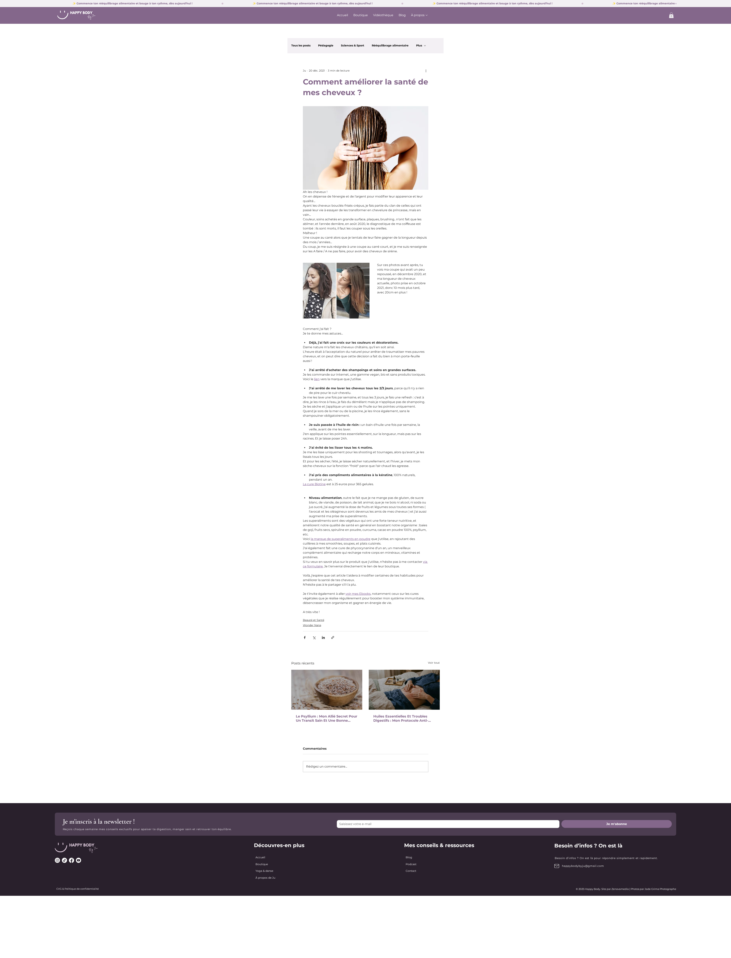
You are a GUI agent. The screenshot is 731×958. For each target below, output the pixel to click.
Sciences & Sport (352, 45)
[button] (671, 15)
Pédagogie (325, 45)
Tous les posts (300, 45)
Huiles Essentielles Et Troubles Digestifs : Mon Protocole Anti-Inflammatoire (400, 718)
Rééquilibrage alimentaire (390, 45)
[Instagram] (57, 860)
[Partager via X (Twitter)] (314, 637)
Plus (419, 45)
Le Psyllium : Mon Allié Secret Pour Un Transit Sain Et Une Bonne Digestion (326, 718)
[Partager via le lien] (332, 637)
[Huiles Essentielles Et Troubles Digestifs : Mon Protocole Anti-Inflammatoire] (404, 690)
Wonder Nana (312, 625)
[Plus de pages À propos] (427, 15)
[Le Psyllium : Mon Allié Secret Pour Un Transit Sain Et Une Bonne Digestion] (326, 690)
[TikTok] (64, 860)
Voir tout (434, 662)
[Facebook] (71, 860)
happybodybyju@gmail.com (583, 866)
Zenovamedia (620, 888)
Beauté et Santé (313, 620)
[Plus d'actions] (426, 70)
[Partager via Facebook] (304, 637)
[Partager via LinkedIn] (323, 637)
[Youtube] (78, 860)
